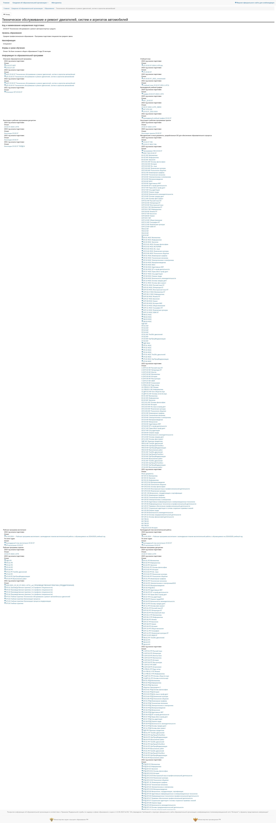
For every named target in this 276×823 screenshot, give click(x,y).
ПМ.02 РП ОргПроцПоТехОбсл (154, 735)
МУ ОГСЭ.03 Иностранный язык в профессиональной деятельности (165, 489)
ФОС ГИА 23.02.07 (149, 153)
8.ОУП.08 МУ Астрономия (150, 383)
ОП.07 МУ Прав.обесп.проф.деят (153, 188)
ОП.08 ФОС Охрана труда (152, 276)
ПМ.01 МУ (145, 229)
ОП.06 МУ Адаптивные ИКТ (151, 183)
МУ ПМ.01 (145, 519)
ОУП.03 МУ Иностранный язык (152, 205)
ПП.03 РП (9, 567)
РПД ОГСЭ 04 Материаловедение (155, 789)
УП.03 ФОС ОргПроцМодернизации (156, 359)
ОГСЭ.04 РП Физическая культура (155, 574)
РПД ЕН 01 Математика (151, 764)
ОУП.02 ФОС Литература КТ (153, 287)
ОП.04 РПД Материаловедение (154, 708)
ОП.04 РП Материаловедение (153, 585)
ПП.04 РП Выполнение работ (153, 748)
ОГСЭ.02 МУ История (149, 164)
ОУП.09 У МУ (146, 218)
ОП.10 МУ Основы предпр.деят (152, 196)
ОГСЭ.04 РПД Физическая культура (155, 696)
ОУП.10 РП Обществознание (153, 628)
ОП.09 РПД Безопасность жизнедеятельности (159, 723)
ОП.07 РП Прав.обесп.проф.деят (155, 594)
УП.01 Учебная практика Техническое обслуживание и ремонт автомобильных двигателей (38, 596)
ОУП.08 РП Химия (149, 624)
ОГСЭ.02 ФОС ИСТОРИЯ (152, 246)
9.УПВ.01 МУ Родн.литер (150, 385)
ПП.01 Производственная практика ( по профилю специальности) (29, 587)
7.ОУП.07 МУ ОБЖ (148, 381)
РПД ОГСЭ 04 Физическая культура (155, 778)
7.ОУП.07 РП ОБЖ (149, 665)
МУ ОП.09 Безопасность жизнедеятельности (157, 512)
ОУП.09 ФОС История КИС (152, 303)
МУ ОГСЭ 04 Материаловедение (153, 482)
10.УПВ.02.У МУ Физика (149, 387)
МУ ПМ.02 (145, 521)
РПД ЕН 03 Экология (150, 769)
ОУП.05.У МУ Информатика (151, 209)
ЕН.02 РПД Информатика (152, 683)
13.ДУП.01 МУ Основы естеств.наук (154, 394)
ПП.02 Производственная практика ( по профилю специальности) (29, 590)
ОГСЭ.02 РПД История (151, 692)
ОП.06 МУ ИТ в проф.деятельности (154, 185)
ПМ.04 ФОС (147, 321)
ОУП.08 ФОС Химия (150, 301)
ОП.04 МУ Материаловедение (152, 179)
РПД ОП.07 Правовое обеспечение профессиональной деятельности (168, 798)
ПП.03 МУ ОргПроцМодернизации (153, 456)
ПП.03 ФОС (147, 350)
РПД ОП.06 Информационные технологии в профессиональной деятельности (171, 796)
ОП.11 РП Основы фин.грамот (154, 606)
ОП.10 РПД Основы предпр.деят (154, 726)
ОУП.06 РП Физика (150, 619)
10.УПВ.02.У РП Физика (151, 671)
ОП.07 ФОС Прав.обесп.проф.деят (155, 271)
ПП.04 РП (9, 569)
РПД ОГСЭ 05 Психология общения (156, 780)
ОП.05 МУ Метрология (149, 422)
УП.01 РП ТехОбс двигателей (16, 572)
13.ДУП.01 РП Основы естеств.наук (155, 678)
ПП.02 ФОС (147, 348)
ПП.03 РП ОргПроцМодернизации (155, 746)
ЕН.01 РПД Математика (151, 680)
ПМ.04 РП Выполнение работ (153, 739)
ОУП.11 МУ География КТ (150, 222)
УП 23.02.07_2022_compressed (154, 79)
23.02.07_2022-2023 (150, 111)
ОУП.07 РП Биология (150, 622)
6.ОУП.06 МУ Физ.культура (150, 378)
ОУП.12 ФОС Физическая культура (155, 310)
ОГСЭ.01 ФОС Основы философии (155, 244)
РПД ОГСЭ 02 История (149, 528)
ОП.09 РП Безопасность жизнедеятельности (159, 601)
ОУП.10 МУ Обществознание (151, 220)
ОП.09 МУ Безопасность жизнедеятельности (157, 194)
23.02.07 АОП (11, 65)
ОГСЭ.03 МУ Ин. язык (149, 166)
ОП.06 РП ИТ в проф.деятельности (155, 592)
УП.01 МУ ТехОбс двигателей (151, 334)
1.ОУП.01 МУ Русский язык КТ (152, 368)
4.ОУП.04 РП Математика (152, 658)
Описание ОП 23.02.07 (14, 92)
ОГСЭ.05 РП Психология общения (155, 576)
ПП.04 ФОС (147, 352)
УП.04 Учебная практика (14, 603)
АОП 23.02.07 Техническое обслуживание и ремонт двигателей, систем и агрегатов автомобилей (40, 74)
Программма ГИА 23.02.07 (152, 151)
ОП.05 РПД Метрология (151, 710)
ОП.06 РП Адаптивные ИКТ (152, 590)
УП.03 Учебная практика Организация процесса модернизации (28, 601)
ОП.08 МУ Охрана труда (150, 192)
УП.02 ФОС (147, 357)
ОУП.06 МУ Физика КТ (149, 211)
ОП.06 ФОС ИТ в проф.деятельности (156, 269)
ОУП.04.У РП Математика (152, 615)
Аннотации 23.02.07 (11, 133)
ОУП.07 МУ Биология (149, 214)
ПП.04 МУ (144, 332)
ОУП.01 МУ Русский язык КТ (151, 201)
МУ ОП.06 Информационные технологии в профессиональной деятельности (168, 504)
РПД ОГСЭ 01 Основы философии (155, 771)
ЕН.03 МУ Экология (148, 160)
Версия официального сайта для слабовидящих (255, 3)
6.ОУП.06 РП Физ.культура (152, 662)
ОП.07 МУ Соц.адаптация (150, 190)
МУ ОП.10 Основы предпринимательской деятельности (161, 515)
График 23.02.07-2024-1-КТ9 (153, 94)
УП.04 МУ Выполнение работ (151, 467)
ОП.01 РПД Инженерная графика (155, 701)
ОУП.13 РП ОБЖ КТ (150, 635)
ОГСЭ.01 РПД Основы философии (155, 689)
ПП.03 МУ (144, 330)
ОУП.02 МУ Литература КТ (150, 203)
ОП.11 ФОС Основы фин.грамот (154, 283)
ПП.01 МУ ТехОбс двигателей (152, 452)
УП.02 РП (9, 574)
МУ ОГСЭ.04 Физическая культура (153, 491)
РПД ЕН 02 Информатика (152, 766)
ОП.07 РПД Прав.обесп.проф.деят (155, 717)
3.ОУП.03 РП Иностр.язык (152, 655)
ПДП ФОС (146, 343)
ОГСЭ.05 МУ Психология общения (153, 170)
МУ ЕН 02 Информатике (150, 480)
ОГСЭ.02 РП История (150, 569)
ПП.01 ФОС (147, 345)
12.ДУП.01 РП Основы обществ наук (156, 676)
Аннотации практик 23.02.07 (151, 133)
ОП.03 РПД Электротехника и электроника (158, 705)
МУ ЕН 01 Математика (149, 476)
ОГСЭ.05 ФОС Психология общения (156, 253)
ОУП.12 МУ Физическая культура (153, 224)
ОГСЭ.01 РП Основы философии (155, 567)
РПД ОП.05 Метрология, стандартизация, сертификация (163, 791)
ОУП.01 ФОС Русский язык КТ (153, 285)
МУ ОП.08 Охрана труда (150, 510)
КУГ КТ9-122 (147, 109)
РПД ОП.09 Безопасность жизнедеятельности (159, 805)
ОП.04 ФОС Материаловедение (154, 262)
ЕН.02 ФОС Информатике (152, 240)
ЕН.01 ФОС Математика (151, 237)
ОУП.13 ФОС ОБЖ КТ (151, 312)
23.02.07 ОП (10, 68)
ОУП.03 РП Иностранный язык (154, 613)
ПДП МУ (144, 323)
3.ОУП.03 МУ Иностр (148, 372)
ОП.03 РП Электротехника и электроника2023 (159, 583)
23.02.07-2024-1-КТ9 (11, 127)
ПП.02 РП (9, 565)
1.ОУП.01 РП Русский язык (152, 651)
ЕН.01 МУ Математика (149, 155)
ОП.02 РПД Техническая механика (155, 703)
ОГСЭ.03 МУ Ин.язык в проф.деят (153, 407)
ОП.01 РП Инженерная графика (154, 579)
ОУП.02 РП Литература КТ (152, 610)
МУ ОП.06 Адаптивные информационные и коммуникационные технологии (168, 502)
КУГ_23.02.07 (148, 100)
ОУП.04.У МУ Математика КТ (151, 207)
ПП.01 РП (9, 563)
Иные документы (147, 474)
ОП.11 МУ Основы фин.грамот (152, 198)
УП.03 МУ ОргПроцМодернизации (153, 339)
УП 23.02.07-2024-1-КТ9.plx (153, 65)
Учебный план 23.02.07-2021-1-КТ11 (156, 85)
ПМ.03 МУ (145, 233)
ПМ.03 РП (146, 642)
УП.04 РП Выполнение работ (16, 579)
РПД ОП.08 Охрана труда (152, 803)
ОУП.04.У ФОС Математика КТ (154, 292)
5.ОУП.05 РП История (151, 660)
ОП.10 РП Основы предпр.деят (154, 603)
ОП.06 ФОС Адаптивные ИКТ (153, 267)
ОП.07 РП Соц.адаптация (152, 597)
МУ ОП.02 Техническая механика (153, 497)
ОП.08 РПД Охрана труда (152, 721)
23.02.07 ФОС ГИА (149, 144)
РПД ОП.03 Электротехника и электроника (158, 787)
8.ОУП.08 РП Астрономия (152, 667)
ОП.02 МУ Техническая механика (153, 175)
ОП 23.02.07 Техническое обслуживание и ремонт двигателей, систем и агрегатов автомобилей (40, 76)
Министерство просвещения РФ (209, 819)
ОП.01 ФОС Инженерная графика (155, 256)
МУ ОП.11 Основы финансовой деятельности (157, 517)
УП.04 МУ (144, 341)
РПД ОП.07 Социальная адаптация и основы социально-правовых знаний (169, 800)
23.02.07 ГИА (148, 142)
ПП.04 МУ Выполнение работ (151, 458)
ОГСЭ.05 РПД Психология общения (156, 699)
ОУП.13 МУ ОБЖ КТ (148, 226)
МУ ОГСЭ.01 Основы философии (153, 486)
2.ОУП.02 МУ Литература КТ (151, 370)
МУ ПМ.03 (145, 523)
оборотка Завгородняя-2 (152, 687)
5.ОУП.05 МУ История (149, 376)
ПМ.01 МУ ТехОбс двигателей (152, 443)
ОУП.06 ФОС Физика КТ (151, 296)
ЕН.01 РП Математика (151, 560)
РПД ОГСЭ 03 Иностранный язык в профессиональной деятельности (167, 775)
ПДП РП (9, 560)
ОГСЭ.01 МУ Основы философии (153, 162)
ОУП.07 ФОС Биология (151, 299)
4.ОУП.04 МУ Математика (150, 374)
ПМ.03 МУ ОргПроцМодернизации (153, 448)
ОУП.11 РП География (151, 631)
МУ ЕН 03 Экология (148, 478)
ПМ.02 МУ (145, 231)
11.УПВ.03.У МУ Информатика (152, 389)
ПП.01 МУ (144, 326)
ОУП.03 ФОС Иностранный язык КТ (155, 290)
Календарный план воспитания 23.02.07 (20, 543)
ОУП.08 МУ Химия (148, 216)
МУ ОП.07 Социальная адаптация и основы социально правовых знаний (167, 508)
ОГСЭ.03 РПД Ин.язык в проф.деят (155, 694)
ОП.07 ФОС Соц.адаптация (153, 274)
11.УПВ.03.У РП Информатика (154, 674)
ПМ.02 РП (146, 640)
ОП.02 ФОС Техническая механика (155, 258)
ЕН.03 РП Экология (150, 565)
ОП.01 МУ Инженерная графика (152, 172)
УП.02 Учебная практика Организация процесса (23, 599)
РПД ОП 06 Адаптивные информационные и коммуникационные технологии (170, 794)
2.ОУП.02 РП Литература (152, 653)
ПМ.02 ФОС (147, 317)
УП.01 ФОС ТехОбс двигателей (154, 354)
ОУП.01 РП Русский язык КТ (153, 608)
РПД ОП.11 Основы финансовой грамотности (159, 809)
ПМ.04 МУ (145, 235)
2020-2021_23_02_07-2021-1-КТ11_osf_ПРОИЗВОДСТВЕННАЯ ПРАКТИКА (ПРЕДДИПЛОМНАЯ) (40, 585)
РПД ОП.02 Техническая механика (155, 785)
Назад (7, 14)
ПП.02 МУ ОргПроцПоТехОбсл (152, 454)
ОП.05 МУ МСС (146, 181)
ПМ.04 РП (146, 644)
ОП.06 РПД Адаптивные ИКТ (153, 712)
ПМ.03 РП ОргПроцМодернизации (155, 737)
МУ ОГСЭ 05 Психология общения (153, 484)
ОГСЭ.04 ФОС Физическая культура (156, 251)
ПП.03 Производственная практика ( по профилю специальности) (29, 592)
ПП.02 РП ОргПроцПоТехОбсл (154, 744)
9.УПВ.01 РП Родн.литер (152, 669)
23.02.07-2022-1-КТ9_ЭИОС (151, 107)
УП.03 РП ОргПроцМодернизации (18, 576)
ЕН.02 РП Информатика (151, 563)
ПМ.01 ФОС (147, 315)
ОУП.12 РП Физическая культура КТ (156, 633)
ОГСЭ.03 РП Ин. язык (150, 572)
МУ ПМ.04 (145, 525)
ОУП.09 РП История (150, 626)
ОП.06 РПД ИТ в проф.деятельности (156, 714)
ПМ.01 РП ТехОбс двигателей (153, 638)
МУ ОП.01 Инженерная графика (152, 495)
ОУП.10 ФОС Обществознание (154, 305)
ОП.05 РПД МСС (149, 588)
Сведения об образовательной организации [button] (30, 3)
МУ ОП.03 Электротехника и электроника (156, 499)
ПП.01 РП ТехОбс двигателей (153, 742)
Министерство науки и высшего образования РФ (71, 819)
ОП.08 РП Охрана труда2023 (153, 599)
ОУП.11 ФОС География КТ (153, 308)
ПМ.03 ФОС (147, 319)
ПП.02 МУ (144, 328)
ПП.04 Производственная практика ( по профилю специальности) (29, 594)
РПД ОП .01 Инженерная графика (155, 782)
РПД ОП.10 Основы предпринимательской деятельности (163, 807)
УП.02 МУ (144, 336)
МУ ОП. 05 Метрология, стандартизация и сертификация (161, 493)
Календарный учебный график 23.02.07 (157, 118)
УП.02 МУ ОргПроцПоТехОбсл (152, 463)
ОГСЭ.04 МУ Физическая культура (153, 168)
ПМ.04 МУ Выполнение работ (152, 450)
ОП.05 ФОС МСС (149, 265)
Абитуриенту (56, 3)
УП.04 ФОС (147, 361)
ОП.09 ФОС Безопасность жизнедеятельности (159, 278)
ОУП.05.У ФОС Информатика (153, 294)
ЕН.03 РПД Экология (150, 685)
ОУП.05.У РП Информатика (153, 617)
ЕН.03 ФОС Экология (150, 242)
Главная (7, 3)
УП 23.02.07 (147, 72)
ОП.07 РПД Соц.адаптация (152, 719)
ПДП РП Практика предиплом (153, 730)
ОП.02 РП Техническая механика (155, 581)
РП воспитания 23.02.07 (14, 545)
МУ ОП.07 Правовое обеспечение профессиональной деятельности (165, 506)
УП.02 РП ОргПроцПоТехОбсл (154, 753)
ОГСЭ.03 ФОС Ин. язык (151, 249)
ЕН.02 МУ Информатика (150, 157)
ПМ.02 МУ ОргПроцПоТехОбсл (152, 445)
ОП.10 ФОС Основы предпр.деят (155, 280)
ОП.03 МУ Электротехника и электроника (156, 177)
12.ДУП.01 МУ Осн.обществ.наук (153, 391)
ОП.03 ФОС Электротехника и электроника (158, 260)
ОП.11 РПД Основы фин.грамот (154, 728)
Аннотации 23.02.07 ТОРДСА (14, 146)
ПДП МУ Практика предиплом (152, 441)
